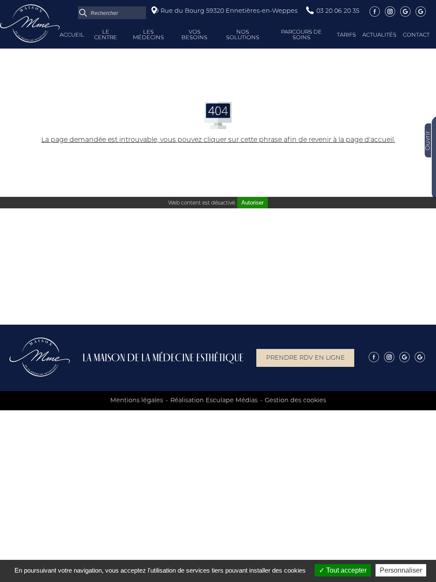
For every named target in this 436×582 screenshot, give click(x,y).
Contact (416, 35)
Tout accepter (345, 570)
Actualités (379, 35)
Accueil (72, 35)
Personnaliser (401, 570)
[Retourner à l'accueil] (30, 41)
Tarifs (346, 35)
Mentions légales (136, 401)
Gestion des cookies (295, 401)
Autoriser (252, 202)
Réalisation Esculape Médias (214, 401)
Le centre (105, 34)
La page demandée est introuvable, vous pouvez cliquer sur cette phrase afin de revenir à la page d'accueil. (218, 140)
